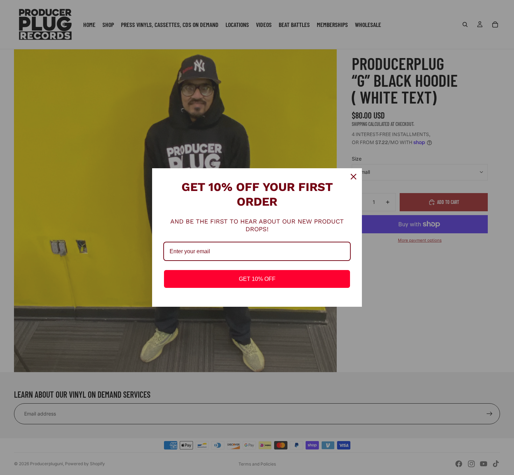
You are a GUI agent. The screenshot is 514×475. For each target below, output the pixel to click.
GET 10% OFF (257, 279)
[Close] (353, 176)
